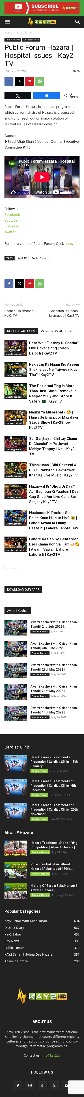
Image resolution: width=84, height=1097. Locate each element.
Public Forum (24, 32)
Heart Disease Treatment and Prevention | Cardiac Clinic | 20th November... (54, 809)
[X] (19, 81)
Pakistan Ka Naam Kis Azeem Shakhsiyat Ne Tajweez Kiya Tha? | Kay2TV (54, 369)
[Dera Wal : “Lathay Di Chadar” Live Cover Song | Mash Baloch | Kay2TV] (15, 348)
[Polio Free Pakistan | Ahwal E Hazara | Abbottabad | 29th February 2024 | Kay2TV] (15, 870)
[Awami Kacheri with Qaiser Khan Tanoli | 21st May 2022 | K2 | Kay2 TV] (15, 692)
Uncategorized (31, 39)
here (68, 243)
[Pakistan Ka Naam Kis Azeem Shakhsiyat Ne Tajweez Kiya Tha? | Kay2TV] (15, 369)
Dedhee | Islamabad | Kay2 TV (19, 313)
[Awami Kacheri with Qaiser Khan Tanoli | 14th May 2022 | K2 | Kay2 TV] (15, 713)
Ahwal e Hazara (40, 852)
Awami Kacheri (40, 631)
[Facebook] (8, 81)
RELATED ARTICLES (21, 331)
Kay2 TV (22, 258)
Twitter (10, 232)
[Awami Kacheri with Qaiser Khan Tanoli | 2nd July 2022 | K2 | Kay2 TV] (15, 628)
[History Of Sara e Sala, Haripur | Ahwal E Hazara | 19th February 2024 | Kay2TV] (15, 891)
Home (8, 32)
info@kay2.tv (50, 1055)
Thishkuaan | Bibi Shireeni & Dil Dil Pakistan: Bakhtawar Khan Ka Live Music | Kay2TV (53, 470)
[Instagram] (30, 1085)
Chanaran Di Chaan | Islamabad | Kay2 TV (64, 313)
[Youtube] (66, 1085)
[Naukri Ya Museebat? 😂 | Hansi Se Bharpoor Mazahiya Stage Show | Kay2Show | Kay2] (15, 417)
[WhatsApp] (39, 81)
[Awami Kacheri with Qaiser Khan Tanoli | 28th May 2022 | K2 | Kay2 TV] (15, 670)
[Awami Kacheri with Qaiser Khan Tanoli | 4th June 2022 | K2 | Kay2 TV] (15, 649)
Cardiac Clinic (39, 771)
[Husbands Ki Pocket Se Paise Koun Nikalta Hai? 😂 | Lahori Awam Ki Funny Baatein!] (15, 518)
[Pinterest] (29, 81)
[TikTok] (42, 1085)
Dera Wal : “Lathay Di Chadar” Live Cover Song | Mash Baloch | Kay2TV (54, 348)
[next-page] (14, 565)
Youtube (11, 220)
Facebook (12, 214)
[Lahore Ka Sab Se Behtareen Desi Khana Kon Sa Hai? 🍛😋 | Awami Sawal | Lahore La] (15, 544)
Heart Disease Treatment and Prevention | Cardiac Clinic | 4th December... (53, 785)
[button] (7, 22)
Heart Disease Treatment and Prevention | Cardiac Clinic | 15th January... (54, 761)
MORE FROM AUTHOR (56, 331)
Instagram (12, 226)
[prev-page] (7, 565)
